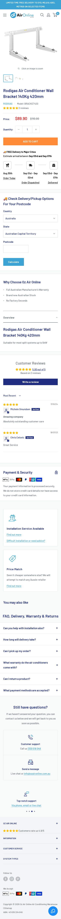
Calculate (13, 261)
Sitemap (8, 908)
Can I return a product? (16, 678)
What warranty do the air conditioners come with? (25, 665)
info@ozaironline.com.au (37, 773)
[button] (11, 108)
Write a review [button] (30, 381)
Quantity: (8, 129)
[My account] (48, 15)
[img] (10, 404)
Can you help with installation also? (23, 628)
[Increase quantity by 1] (36, 129)
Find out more (14, 534)
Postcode (8, 241)
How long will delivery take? (19, 639)
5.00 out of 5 (39, 369)
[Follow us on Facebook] (5, 879)
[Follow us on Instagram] (11, 879)
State (6, 226)
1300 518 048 (34, 748)
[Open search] (42, 15)
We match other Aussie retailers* (32, 805)
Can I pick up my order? (17, 651)
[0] (55, 15)
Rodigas (7, 103)
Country (7, 211)
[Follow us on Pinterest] (18, 879)
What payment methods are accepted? (26, 690)
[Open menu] (5, 15)
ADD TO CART (30, 141)
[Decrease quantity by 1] (18, 129)
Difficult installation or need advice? (26, 540)
